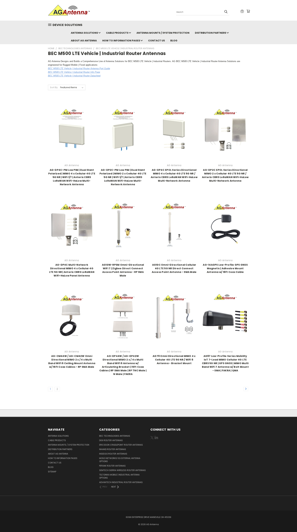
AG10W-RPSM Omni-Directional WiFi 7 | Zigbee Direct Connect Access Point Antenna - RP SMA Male (123, 270)
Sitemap (52, 471)
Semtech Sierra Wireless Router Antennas (122, 470)
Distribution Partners (211, 33)
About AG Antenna (84, 40)
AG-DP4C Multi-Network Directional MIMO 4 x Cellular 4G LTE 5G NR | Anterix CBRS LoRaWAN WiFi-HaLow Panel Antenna (71, 270)
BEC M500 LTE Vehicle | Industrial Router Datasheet (74, 75)
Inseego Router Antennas (113, 453)
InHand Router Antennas (112, 449)
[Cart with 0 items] (248, 11)
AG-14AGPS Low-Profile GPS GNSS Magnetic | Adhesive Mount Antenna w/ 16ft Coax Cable (225, 268)
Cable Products (117, 33)
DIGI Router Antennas (111, 440)
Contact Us (156, 40)
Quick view (71, 126)
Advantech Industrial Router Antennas (121, 482)
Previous (288, 521)
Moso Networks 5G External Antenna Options (119, 460)
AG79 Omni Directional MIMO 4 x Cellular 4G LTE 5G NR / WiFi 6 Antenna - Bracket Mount (174, 359)
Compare (70, 132)
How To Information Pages (121, 40)
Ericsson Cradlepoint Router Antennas (121, 444)
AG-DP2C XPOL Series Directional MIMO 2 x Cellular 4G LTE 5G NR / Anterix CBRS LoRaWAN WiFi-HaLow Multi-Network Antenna (225, 175)
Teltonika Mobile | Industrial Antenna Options (119, 476)
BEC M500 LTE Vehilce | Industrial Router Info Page (74, 72)
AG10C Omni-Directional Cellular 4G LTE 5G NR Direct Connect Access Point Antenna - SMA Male (174, 268)
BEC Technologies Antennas (114, 435)
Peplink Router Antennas (112, 465)
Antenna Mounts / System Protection (162, 33)
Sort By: (54, 87)
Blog (173, 40)
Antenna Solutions (84, 33)
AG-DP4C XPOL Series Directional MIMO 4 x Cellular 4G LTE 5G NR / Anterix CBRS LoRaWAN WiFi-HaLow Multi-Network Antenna (174, 175)
